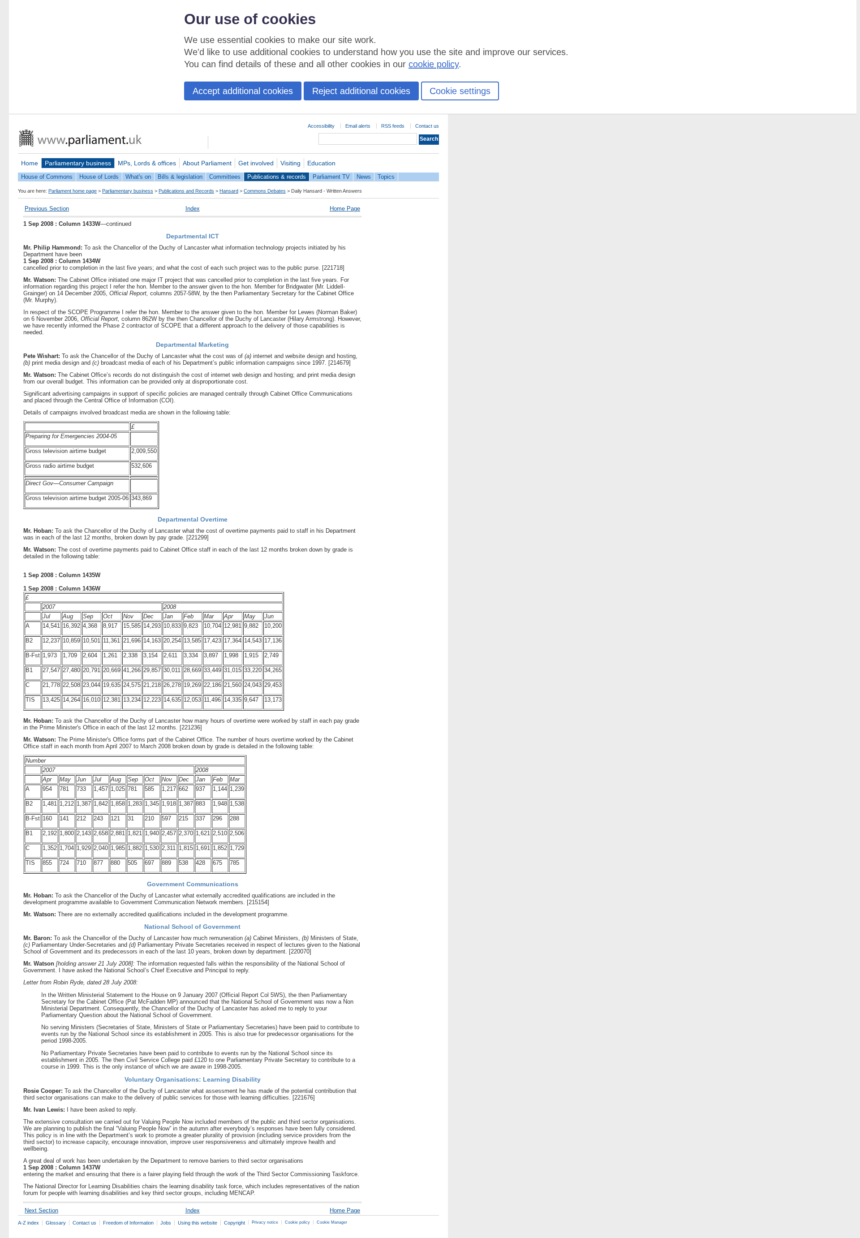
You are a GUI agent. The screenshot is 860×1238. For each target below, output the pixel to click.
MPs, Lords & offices (147, 163)
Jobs (165, 1222)
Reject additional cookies (361, 91)
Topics (386, 176)
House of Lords (99, 176)
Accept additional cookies (243, 91)
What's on (138, 176)
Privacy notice (265, 1222)
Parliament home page (72, 191)
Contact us (427, 126)
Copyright (234, 1222)
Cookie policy (297, 1222)
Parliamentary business (78, 163)
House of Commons (47, 176)
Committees (225, 176)
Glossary (56, 1222)
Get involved (256, 163)
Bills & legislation (180, 176)
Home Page (345, 208)
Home (29, 163)
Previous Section (47, 208)
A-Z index (28, 1222)
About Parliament (207, 163)
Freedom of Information (128, 1222)
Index (192, 208)
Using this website (197, 1222)
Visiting (290, 163)
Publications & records (276, 176)
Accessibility (321, 126)
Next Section (41, 1210)
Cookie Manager (332, 1222)
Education (321, 163)
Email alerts (357, 126)
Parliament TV (331, 176)
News (364, 176)
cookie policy (433, 64)
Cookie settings (460, 91)
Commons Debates (265, 191)
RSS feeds (392, 126)
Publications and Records (186, 191)
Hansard (228, 191)
